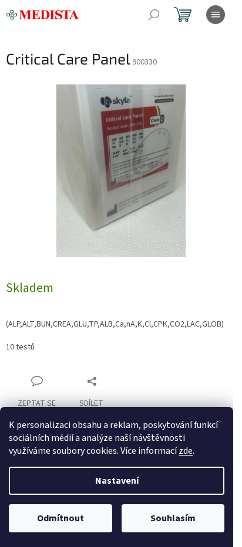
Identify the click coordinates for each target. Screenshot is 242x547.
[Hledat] (154, 14)
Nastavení (117, 480)
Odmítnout (60, 518)
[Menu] (215, 14)
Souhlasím (173, 518)
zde (186, 450)
